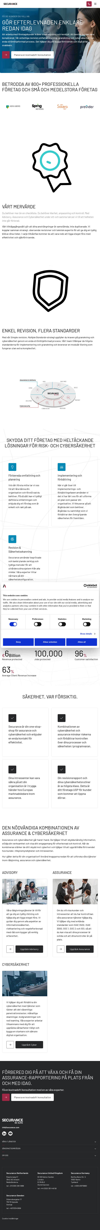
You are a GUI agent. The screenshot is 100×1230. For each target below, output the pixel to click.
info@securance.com (10, 1127)
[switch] (37, 624)
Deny (18, 642)
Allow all (82, 642)
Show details (86, 634)
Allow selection (50, 642)
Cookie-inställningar (10, 1218)
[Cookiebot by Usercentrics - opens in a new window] (85, 586)
